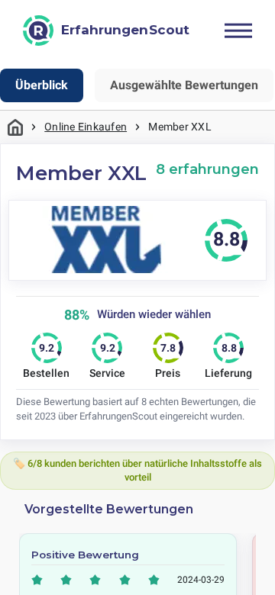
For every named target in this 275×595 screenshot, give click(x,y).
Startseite (15, 127)
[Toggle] (238, 30)
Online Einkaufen (85, 127)
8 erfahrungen (207, 169)
